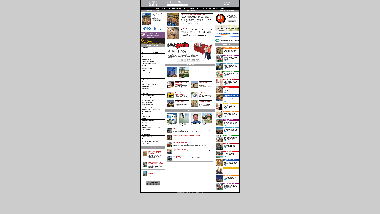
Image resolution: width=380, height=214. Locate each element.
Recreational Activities (148, 120)
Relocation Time (228, 135)
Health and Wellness (229, 79)
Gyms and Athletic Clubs (148, 82)
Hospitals (144, 91)
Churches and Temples (148, 61)
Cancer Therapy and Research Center (173, 124)
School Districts (146, 129)
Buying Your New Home (229, 55)
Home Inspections (147, 86)
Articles (168, 8)
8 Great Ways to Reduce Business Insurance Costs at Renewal (155, 152)
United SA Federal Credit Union (184, 124)
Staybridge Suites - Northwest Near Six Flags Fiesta (186, 135)
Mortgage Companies (147, 104)
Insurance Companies (148, 95)
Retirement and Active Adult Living (151, 127)
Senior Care (145, 132)
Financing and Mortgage (229, 71)
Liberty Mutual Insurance (196, 124)
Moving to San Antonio (229, 111)
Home (162, 8)
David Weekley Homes (205, 101)
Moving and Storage (147, 107)
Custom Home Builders (148, 68)
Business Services (147, 57)
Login (157, 8)
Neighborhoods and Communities (151, 109)
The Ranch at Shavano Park (180, 142)
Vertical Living (227, 175)
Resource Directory (177, 8)
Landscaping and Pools (148, 100)
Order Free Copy (190, 8)
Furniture (144, 77)
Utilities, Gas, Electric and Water (150, 141)
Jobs (198, 8)
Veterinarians (145, 143)
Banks (143, 54)
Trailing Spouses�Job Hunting (231, 167)
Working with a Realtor (229, 183)
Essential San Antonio (229, 63)
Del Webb (183, 77)
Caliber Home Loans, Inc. (179, 149)
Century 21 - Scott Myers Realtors (180, 93)
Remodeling (145, 123)
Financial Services (147, 75)
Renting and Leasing (229, 151)
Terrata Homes (179, 101)
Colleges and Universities (149, 63)
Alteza (170, 77)
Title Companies (146, 139)
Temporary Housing (147, 136)
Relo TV (222, 8)
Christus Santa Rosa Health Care (181, 83)
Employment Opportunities (149, 73)
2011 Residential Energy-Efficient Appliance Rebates (155, 163)
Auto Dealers (145, 50)
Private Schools (146, 116)
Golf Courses (145, 79)
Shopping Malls (146, 134)
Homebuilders (145, 88)
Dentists (144, 70)
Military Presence (228, 103)
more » (158, 157)
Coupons (208, 8)
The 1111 (175, 128)
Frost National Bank (178, 156)
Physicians (145, 114)
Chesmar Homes (203, 82)
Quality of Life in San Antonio (231, 127)
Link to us (215, 8)
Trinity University (206, 124)
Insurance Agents (146, 93)
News (202, 8)
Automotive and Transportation (150, 52)
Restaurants (145, 125)
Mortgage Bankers (147, 102)
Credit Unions (145, 66)
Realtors (144, 118)
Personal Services (147, 111)
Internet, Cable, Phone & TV (149, 98)
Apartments (145, 47)
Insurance (226, 87)
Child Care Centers (147, 59)
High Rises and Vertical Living (150, 84)
